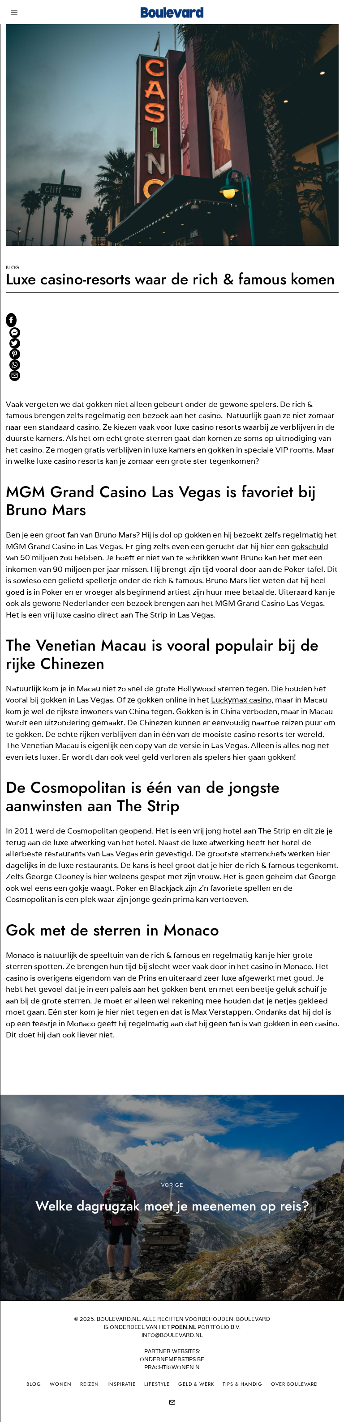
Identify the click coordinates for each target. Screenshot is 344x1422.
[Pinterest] (14, 354)
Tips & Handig (242, 1384)
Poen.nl (183, 1327)
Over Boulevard (294, 1384)
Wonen (61, 1384)
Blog (13, 267)
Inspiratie (122, 1384)
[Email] (14, 375)
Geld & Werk (196, 1384)
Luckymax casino (241, 700)
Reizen (89, 1384)
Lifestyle (157, 1384)
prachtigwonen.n (172, 1367)
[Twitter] (14, 343)
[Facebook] (11, 320)
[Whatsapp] (14, 365)
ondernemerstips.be (172, 1359)
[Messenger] (14, 332)
